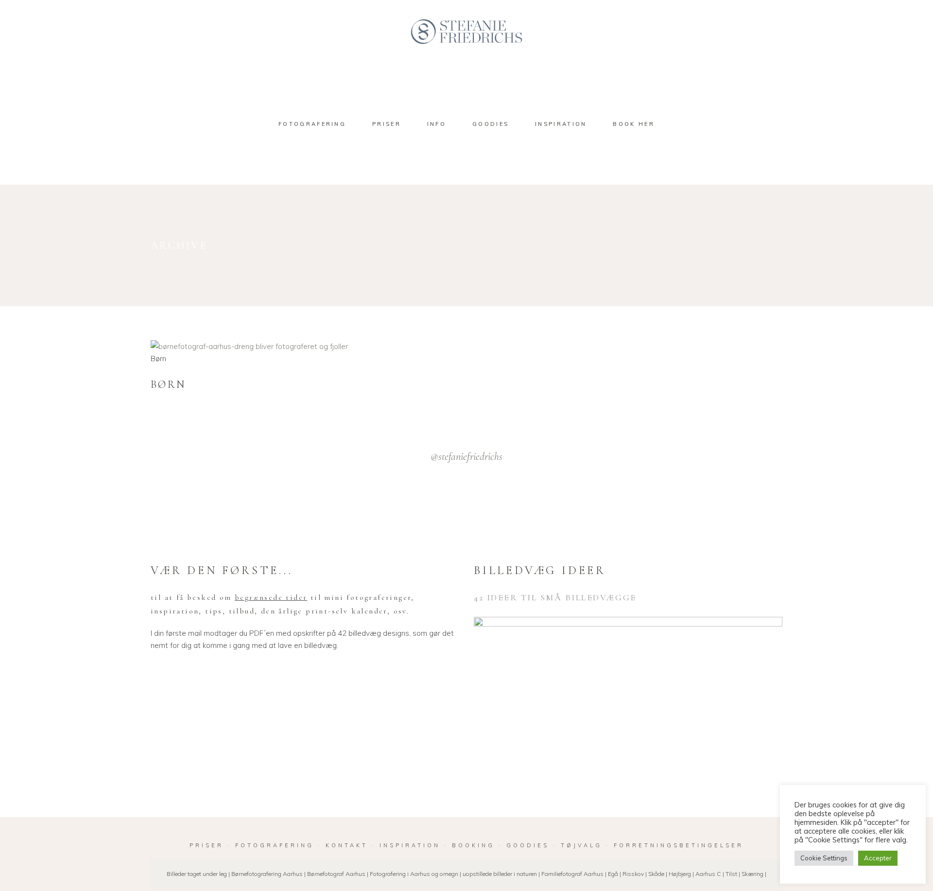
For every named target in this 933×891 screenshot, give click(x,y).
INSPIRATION (410, 845)
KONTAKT (347, 845)
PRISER (207, 845)
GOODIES (527, 845)
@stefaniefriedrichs (466, 456)
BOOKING (473, 845)
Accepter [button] (878, 858)
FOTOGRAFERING (276, 845)
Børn (158, 358)
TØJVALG (581, 845)
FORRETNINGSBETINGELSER (678, 845)
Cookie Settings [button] (823, 858)
